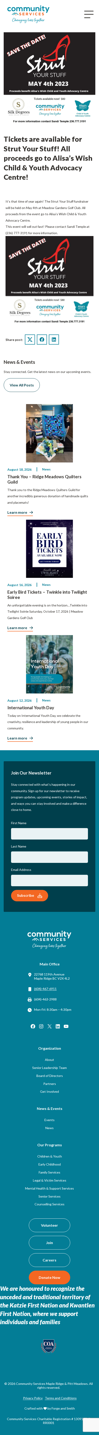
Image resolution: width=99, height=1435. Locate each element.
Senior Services (49, 1196)
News (46, 469)
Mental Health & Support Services (49, 1188)
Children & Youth (49, 1156)
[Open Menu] (88, 14)
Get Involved (49, 1091)
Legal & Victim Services (49, 1180)
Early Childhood (49, 1164)
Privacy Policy (33, 1398)
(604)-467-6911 (45, 989)
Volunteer (49, 1225)
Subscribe (25, 895)
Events (49, 1120)
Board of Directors (49, 1076)
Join (49, 1242)
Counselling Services (49, 1204)
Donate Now (49, 1277)
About (49, 1060)
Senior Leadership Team (49, 1068)
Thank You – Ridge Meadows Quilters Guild (44, 479)
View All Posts (22, 385)
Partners (49, 1084)
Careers (49, 1260)
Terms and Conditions (61, 1398)
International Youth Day (30, 707)
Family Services (49, 1172)
